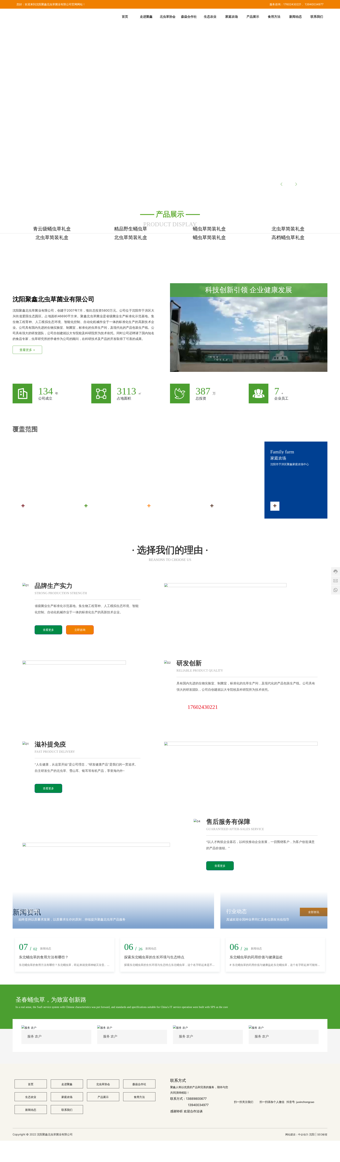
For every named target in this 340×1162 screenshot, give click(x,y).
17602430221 (292, 4)
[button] (39, 188)
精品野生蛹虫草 (130, 269)
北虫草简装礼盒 (288, 269)
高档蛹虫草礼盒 (288, 318)
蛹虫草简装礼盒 (209, 269)
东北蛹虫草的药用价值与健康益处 (256, 1154)
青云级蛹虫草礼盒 (52, 269)
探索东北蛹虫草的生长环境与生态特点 (154, 1154)
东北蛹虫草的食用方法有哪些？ (43, 1154)
